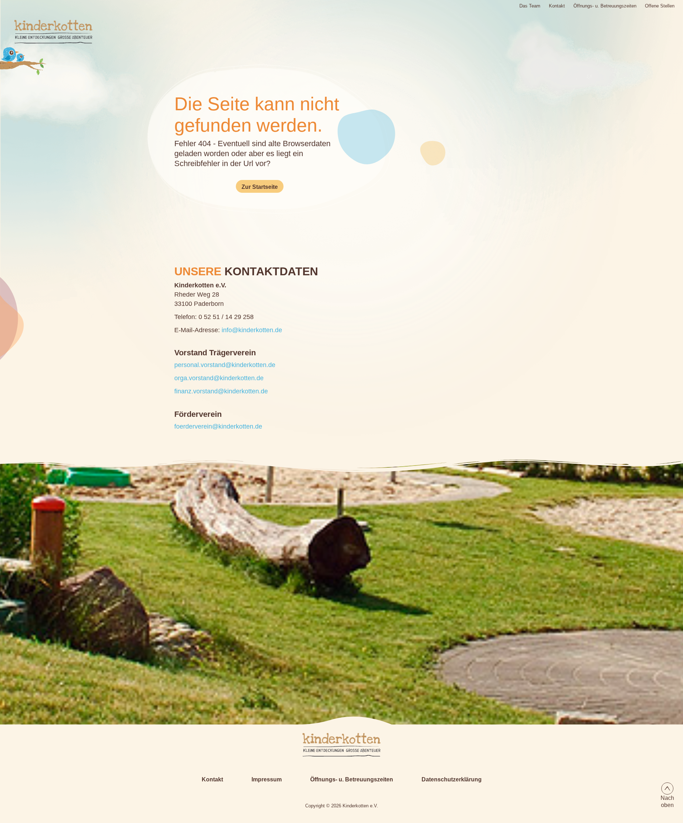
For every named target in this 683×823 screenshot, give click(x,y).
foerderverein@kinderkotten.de (218, 426)
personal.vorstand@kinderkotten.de (224, 364)
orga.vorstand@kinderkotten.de (219, 378)
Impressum (267, 779)
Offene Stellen (659, 5)
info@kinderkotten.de (252, 330)
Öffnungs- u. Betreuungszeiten (604, 5)
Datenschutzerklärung (452, 779)
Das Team (529, 5)
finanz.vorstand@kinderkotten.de (221, 391)
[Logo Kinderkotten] (47, 31)
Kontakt (557, 5)
